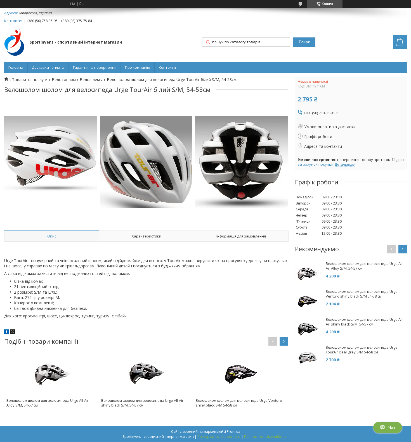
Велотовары (64, 79)
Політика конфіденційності (266, 436)
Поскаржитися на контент (218, 436)
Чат (391, 427)
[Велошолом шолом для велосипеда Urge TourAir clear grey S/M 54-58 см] (307, 357)
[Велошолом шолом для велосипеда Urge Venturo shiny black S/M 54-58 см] (241, 374)
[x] (12, 332)
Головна (15, 67)
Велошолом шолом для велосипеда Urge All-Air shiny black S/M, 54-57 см (142, 403)
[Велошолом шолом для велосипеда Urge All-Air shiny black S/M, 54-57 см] (146, 374)
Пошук (304, 42)
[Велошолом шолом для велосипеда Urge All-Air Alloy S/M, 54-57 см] (51, 374)
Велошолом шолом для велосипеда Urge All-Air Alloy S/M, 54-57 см (47, 403)
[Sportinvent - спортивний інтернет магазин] (14, 42)
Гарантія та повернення (94, 67)
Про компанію (137, 67)
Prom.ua (233, 431)
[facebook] (6, 332)
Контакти (167, 67)
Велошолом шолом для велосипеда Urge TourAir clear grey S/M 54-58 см (362, 350)
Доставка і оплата (48, 67)
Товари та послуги (30, 79)
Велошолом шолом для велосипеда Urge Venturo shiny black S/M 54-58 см (239, 403)
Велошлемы (91, 79)
